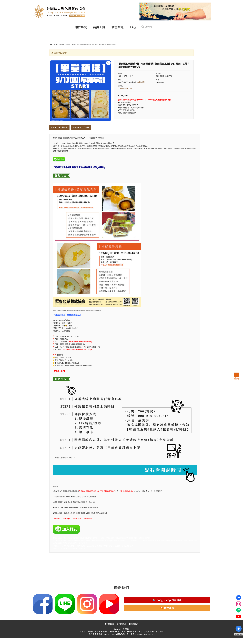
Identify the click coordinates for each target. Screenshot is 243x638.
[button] (82, 27)
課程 (55, 44)
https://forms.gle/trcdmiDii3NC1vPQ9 (77, 349)
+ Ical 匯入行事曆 (59, 127)
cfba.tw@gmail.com (125, 88)
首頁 (51, 44)
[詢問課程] (236, 375)
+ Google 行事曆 (81, 127)
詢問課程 (236, 379)
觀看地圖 (141, 82)
